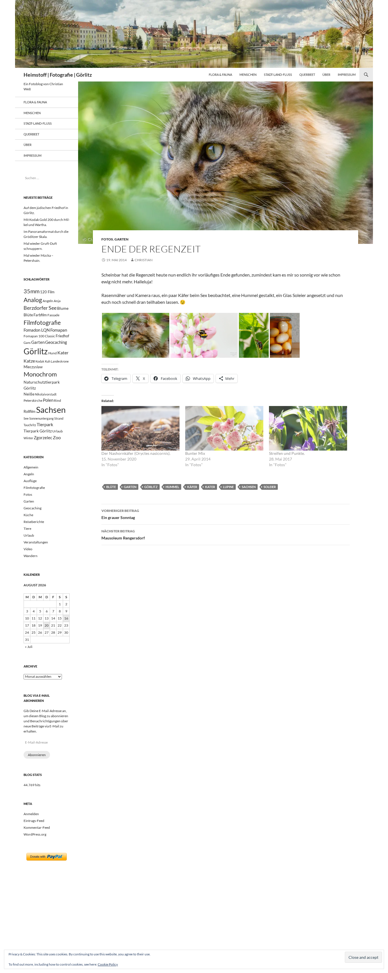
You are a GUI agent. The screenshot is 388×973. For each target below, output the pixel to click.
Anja (57, 301)
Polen (48, 400)
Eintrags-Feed (34, 821)
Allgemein (31, 467)
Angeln (48, 301)
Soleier (270, 487)
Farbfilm (40, 315)
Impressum (347, 74)
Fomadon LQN (37, 329)
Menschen (247, 74)
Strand (58, 418)
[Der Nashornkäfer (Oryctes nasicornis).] (140, 428)
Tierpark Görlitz (38, 430)
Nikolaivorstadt (46, 394)
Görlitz (151, 487)
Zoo (57, 437)
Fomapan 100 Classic (39, 336)
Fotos (107, 239)
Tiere (27, 528)
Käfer (192, 487)
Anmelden (31, 814)
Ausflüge (30, 481)
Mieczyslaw (33, 367)
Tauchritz (30, 425)
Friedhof (62, 336)
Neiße (29, 394)
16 (66, 618)
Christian (144, 260)
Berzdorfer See (40, 308)
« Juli (28, 647)
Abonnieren (37, 755)
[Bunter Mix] (224, 428)
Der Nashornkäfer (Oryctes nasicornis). (135, 453)
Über (326, 74)
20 (47, 625)
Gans (27, 342)
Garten (121, 239)
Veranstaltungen (36, 542)
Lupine (228, 487)
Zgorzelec (43, 437)
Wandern (30, 556)
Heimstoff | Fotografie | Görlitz (58, 75)
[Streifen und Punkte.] (308, 428)
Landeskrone (60, 361)
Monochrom (40, 374)
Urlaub (57, 431)
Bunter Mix (195, 453)
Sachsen (249, 487)
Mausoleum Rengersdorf (123, 534)
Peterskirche (33, 400)
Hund (52, 353)
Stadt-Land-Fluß (278, 74)
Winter (28, 438)
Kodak (40, 361)
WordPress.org (35, 834)
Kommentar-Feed (37, 827)
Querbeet (307, 74)
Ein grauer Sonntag (120, 514)
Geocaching (56, 342)
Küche (28, 515)
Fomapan (58, 329)
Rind (57, 400)
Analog (33, 299)
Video (28, 549)
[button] (135, 335)
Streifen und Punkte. (287, 453)
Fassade (53, 315)
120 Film (47, 292)
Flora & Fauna (220, 74)
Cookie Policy (108, 964)
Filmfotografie (42, 322)
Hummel (172, 487)
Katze (29, 360)
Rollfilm (30, 411)
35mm (31, 291)
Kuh (47, 361)
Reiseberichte (34, 522)
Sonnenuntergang (41, 418)
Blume (62, 308)
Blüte (111, 487)
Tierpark (45, 424)
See (26, 418)
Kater (210, 487)
